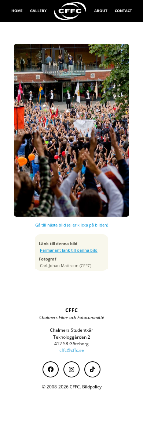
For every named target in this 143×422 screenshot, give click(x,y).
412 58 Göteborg (71, 344)
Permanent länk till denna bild (69, 250)
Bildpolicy (92, 387)
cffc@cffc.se (71, 350)
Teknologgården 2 (71, 337)
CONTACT (123, 10)
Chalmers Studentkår (71, 330)
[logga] (70, 11)
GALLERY (38, 10)
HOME (17, 10)
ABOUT (100, 10)
